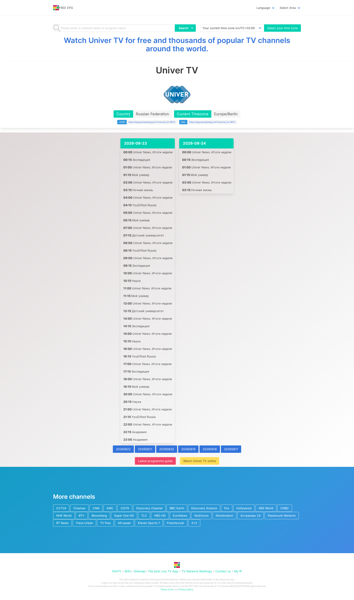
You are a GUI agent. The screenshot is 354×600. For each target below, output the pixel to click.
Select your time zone (282, 28)
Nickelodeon (224, 515)
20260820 (166, 449)
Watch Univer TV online (199, 461)
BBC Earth (177, 508)
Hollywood (243, 508)
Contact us (223, 571)
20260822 (123, 449)
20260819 (188, 449)
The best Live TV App (163, 571)
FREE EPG (66, 8)
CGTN (125, 508)
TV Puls (105, 523)
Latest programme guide (155, 461)
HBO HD (160, 515)
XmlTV (116, 571)
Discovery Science (204, 508)
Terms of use (166, 589)
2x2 (194, 523)
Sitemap (139, 571)
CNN (96, 508)
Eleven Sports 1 (149, 523)
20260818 (210, 449)
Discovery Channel (149, 508)
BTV (81, 515)
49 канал (124, 523)
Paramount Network (282, 515)
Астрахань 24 (250, 515)
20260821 (145, 449)
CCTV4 (61, 508)
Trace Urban (84, 523)
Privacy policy (185, 589)
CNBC (284, 508)
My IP (238, 571)
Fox (226, 508)
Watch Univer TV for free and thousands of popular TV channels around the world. (177, 44)
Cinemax (79, 508)
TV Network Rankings (197, 571)
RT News (62, 523)
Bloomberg (99, 515)
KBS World (266, 508)
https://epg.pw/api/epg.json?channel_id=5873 (151, 122)
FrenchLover (175, 523)
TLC (144, 515)
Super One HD (124, 515)
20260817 (231, 449)
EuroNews (180, 515)
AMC (110, 508)
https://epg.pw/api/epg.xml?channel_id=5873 (212, 122)
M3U (128, 571)
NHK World (64, 515)
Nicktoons (201, 515)
